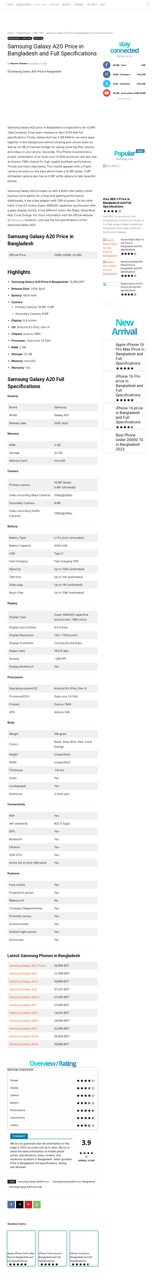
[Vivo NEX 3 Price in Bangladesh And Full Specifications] (124, 179)
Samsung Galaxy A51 (23, 1005)
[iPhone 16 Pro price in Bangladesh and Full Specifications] (52, 1241)
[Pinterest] (28, 1204)
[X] (20, 1204)
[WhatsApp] (37, 1204)
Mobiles (66, 4)
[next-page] (111, 303)
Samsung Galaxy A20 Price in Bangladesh (74, 1181)
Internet (79, 4)
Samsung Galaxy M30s (24, 997)
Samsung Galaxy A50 (23, 1028)
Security (92, 4)
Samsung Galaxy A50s (23, 1020)
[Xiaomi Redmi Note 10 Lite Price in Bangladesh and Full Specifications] (110, 248)
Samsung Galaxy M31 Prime (27, 965)
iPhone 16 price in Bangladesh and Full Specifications (81, 1257)
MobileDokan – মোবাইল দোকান (31, 4)
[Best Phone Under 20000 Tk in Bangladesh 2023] (109, 436)
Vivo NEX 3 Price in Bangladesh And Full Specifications (117, 202)
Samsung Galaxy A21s (23, 981)
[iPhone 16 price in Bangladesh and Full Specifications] (84, 1241)
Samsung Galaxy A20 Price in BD (25, 1186)
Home (10, 4)
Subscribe (140, 93)
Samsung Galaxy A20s (23, 1044)
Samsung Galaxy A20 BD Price (33, 1181)
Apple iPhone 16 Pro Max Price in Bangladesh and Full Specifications (20, 1257)
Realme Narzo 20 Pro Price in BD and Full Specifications (132, 287)
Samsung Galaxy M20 (23, 1013)
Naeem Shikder (18, 63)
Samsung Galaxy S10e (23, 1036)
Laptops (54, 4)
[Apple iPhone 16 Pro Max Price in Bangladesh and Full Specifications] (21, 1241)
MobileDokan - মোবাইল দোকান (29, 33)
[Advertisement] (76, 17)
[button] (148, 4)
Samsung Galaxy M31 (23, 973)
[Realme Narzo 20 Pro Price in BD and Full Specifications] (110, 287)
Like (143, 65)
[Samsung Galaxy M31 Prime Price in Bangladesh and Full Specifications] (110, 268)
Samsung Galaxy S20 (23, 989)
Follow (141, 74)
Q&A (102, 4)
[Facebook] (11, 1204)
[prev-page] (105, 303)
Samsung (38, 38)
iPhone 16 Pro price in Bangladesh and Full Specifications (50, 1257)
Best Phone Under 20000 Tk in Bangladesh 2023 (129, 442)
